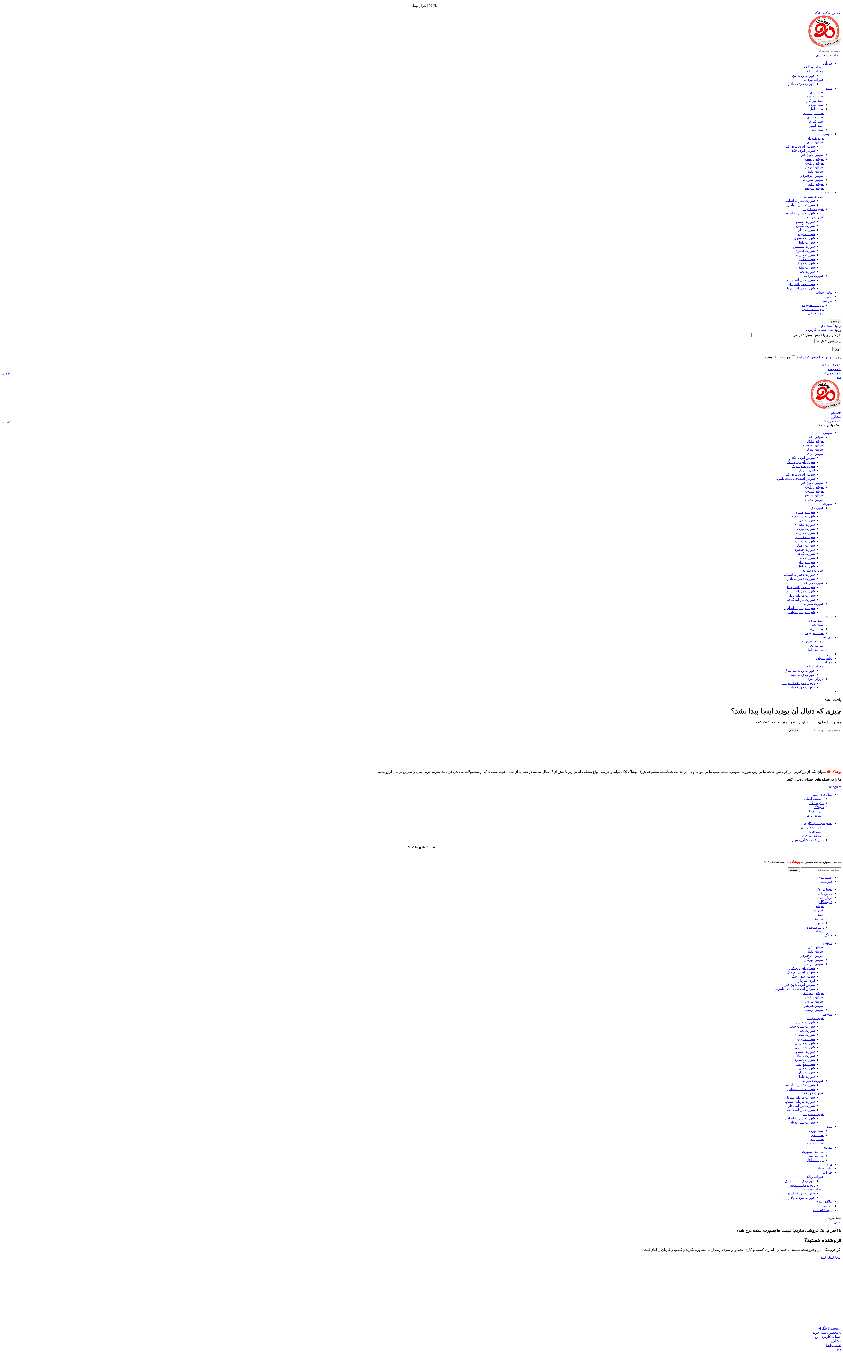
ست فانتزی (815, 117)
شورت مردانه (814, 276)
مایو (829, 296)
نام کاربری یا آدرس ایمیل (817, 335)
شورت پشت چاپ (802, 516)
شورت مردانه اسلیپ (800, 280)
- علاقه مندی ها (812, 835)
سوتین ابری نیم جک (801, 462)
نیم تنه (827, 301)
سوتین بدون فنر (812, 155)
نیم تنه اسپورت (813, 305)
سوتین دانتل (815, 171)
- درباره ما (816, 811)
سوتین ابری (815, 142)
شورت (827, 192)
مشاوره (835, 417)
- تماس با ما (815, 815)
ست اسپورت (814, 96)
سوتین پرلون (814, 163)
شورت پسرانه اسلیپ (799, 200)
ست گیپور (816, 125)
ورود (836, 349)
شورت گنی (807, 259)
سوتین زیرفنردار (812, 175)
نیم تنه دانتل (815, 649)
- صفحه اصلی (814, 799)
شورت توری (806, 234)
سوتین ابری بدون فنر (800, 146)
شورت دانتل (806, 242)
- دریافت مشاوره (808, 840)
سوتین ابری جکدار (802, 150)
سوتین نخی (816, 184)
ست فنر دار (815, 121)
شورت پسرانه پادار (801, 205)
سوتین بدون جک (803, 466)
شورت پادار (806, 230)
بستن (837, 1222)
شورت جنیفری (804, 238)
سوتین (827, 134)
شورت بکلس (805, 225)
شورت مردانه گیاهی (800, 599)
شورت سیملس (804, 246)
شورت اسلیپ (805, 221)
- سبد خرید (816, 831)
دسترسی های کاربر (818, 823)
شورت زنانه (815, 217)
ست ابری (817, 92)
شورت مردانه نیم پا (801, 288)
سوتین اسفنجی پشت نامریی (794, 478)
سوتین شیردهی (813, 180)
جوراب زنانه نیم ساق (800, 670)
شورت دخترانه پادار (801, 579)
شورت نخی (806, 271)
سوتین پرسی (814, 159)
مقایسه (827, 1206)
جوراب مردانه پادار (801, 84)
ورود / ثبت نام (822, 1210)
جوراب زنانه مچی (802, 75)
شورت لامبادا (805, 263)
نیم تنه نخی (816, 313)
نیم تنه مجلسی (813, 309)
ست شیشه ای (813, 113)
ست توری (816, 104)
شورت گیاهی (805, 554)
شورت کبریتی (805, 255)
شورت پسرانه (813, 196)
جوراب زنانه (815, 71)
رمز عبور (828, 341)
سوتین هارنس (814, 188)
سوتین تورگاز (814, 167)
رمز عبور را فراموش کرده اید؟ (818, 357)
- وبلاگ (819, 807)
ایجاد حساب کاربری (820, 330)
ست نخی (817, 130)
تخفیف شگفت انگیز (827, 13)
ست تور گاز (815, 100)
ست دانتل (816, 109)
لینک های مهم (822, 794)
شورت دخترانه (813, 209)
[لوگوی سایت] (824, 46)
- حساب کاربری (812, 827)
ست (829, 88)
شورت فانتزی (805, 251)
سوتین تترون (814, 491)
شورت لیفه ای (804, 267)
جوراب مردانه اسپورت (798, 683)
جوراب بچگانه (814, 67)
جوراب (827, 63)
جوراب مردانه (814, 79)
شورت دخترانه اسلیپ (799, 213)
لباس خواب (824, 292)
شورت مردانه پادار (801, 284)
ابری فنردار (815, 138)
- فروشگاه (816, 803)
